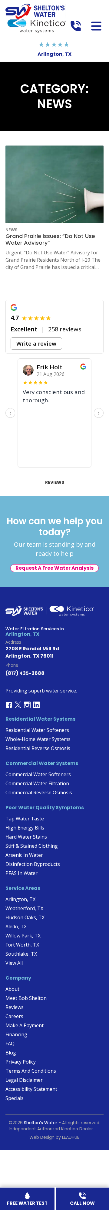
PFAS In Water (21, 873)
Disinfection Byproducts (32, 864)
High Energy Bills (24, 827)
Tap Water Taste (24, 818)
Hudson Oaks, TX (25, 917)
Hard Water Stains (26, 836)
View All (14, 963)
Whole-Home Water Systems (38, 739)
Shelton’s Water (40, 1123)
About (12, 989)
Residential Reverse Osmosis (37, 748)
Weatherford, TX (24, 908)
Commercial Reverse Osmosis (38, 792)
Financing (16, 1034)
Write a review (36, 343)
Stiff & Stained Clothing (31, 846)
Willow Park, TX (23, 935)
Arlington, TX (20, 899)
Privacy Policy (20, 1061)
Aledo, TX (16, 926)
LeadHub (71, 1137)
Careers (14, 1016)
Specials (14, 1098)
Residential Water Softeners (37, 730)
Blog (10, 1052)
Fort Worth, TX (22, 944)
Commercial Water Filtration (37, 783)
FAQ (10, 1043)
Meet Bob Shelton (26, 998)
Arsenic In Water (24, 855)
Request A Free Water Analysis (54, 568)
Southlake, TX (21, 953)
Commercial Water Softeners (38, 774)
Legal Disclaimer (24, 1080)
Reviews (54, 482)
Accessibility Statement (31, 1089)
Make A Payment (24, 1025)
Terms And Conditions (30, 1071)
